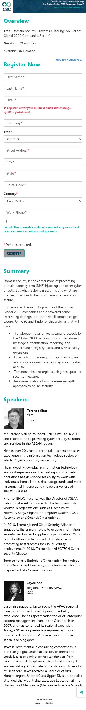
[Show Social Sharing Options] (81, 692)
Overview (16, 21)
